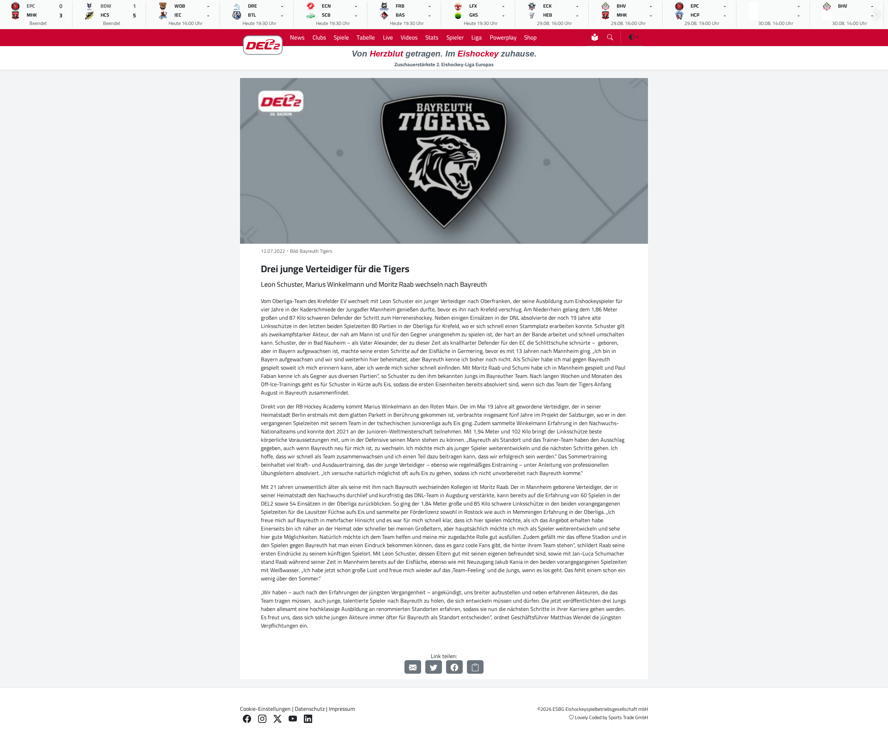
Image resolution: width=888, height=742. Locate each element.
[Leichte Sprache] (595, 37)
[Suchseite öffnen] (610, 36)
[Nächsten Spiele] (877, 15)
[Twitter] (433, 667)
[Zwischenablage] (475, 667)
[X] (277, 719)
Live (388, 37)
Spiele (341, 37)
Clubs (319, 37)
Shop (530, 37)
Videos (409, 37)
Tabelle (366, 37)
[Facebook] (454, 667)
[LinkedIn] (308, 719)
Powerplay (503, 37)
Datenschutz (310, 709)
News (297, 37)
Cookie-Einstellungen (265, 709)
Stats (431, 37)
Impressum (342, 709)
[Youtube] (293, 719)
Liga (476, 37)
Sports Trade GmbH (628, 717)
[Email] (412, 667)
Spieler (455, 37)
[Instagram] (262, 719)
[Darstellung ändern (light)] (633, 37)
